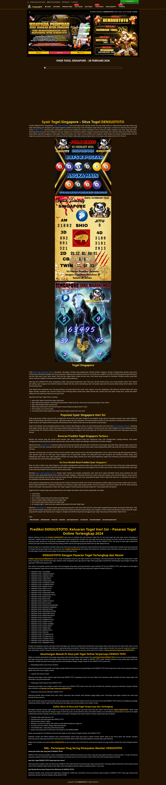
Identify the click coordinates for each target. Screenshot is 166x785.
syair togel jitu (84, 519)
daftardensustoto (45, 519)
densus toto (54, 519)
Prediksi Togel (67, 6)
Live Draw (56, 6)
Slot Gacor (78, 6)
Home (48, 6)
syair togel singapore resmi (109, 519)
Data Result (99, 6)
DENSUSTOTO (82, 782)
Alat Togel (88, 6)
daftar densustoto (34, 519)
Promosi (122, 6)
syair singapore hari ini (73, 519)
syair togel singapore (95, 519)
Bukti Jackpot (111, 6)
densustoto (62, 519)
